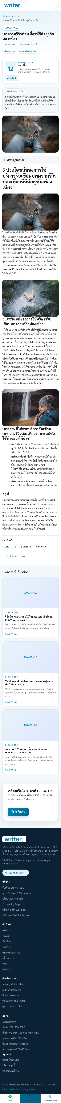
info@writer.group (18, 1043)
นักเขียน (6, 941)
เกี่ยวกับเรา (8, 958)
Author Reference (11, 989)
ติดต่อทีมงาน (18, 811)
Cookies (12, 1089)
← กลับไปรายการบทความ (15, 556)
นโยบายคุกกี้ (8, 1065)
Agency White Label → (16, 872)
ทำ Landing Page (11, 904)
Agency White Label (13, 984)
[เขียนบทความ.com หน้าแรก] (13, 5)
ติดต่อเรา (7, 969)
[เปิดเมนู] (55, 5)
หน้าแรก (6, 16)
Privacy (5, 1089)
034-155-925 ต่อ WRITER (26, 1032)
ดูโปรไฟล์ (11, 78)
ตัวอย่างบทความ (10, 995)
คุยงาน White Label (12, 1006)
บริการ (5, 936)
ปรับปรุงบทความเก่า (12, 898)
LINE (7, 546)
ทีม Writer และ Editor (13, 1000)
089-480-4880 (17, 1027)
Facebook (26, 546)
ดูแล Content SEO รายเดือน (17, 893)
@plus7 (12, 1021)
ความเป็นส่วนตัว (10, 1059)
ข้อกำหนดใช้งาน (10, 1070)
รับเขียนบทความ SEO (13, 887)
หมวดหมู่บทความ (11, 952)
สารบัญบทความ (16, 159)
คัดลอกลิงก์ (41, 547)
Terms (18, 1089)
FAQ (4, 963)
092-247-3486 (19, 1038)
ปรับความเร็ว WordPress (15, 909)
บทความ (16, 16)
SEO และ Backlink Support (16, 915)
